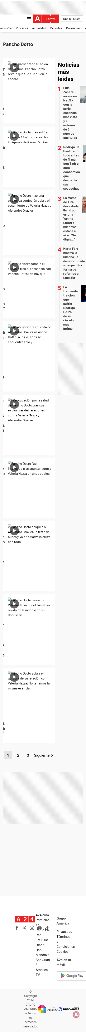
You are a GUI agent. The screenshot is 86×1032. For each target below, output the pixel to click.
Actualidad (39, 28)
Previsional (73, 28)
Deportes (56, 28)
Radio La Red (71, 19)
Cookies (62, 952)
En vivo (51, 19)
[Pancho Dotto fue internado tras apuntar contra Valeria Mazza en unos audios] (29, 488)
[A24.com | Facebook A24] (17, 928)
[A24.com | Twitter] (24, 928)
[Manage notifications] (76, 1014)
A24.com (42, 915)
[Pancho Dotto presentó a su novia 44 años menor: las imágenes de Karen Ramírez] (29, 157)
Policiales (22, 28)
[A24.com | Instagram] (32, 928)
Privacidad (64, 932)
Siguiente (42, 755)
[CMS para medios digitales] (69, 1009)
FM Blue (42, 940)
